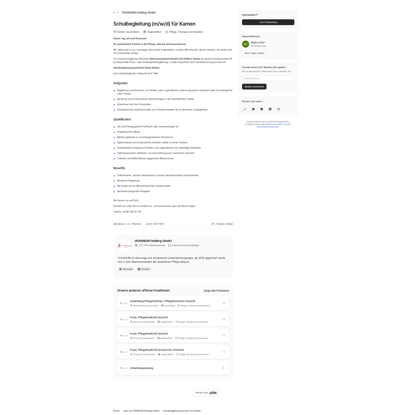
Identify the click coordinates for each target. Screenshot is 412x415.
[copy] (245, 109)
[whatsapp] (253, 109)
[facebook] (262, 109)
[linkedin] (270, 109)
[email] (278, 109)
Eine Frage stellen (255, 53)
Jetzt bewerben (268, 22)
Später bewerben (254, 86)
